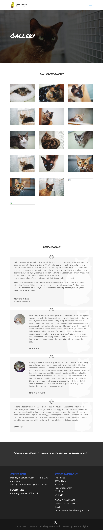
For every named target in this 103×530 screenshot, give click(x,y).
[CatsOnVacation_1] (22, 101)
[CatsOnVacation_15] (22, 124)
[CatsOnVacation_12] (22, 195)
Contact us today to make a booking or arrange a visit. (51, 453)
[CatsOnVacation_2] (22, 204)
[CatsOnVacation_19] (80, 101)
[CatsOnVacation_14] (80, 124)
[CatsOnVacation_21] (22, 148)
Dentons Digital (80, 526)
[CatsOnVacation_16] (51, 148)
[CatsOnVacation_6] (51, 101)
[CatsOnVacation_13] (80, 171)
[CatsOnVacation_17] (80, 148)
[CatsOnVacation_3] (51, 195)
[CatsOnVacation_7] (51, 124)
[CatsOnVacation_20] (80, 180)
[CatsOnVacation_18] (51, 171)
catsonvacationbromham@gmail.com (72, 510)
